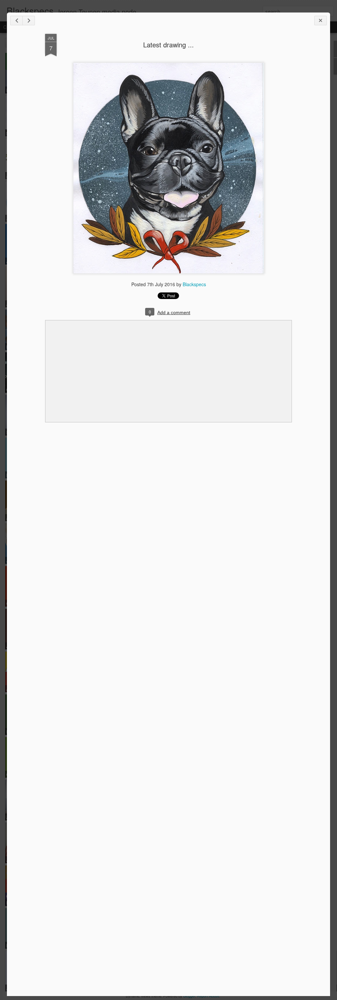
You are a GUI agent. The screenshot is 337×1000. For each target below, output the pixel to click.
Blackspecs (194, 284)
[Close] (320, 20)
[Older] (28, 20)
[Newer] (16, 20)
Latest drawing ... (168, 44)
